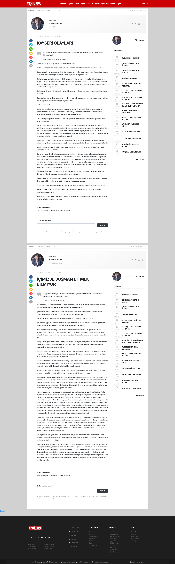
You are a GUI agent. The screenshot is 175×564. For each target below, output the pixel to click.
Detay (133, 562)
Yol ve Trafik (114, 534)
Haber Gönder (48, 549)
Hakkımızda (31, 544)
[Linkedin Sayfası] (42, 537)
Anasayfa (31, 10)
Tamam (140, 562)
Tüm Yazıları (139, 40)
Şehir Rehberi (114, 550)
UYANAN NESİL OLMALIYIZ (130, 58)
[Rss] (46, 537)
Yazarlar (38, 10)
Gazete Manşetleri (115, 552)
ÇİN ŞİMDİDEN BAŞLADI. (129, 78)
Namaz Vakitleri (115, 536)
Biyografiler (134, 536)
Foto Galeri (75, 528)
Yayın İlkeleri (31, 546)
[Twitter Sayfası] (32, 537)
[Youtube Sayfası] (39, 537)
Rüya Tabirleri (135, 538)
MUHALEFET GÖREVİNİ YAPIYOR (132, 132)
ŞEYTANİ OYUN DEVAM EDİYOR (131, 138)
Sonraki (2, 511)
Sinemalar (113, 545)
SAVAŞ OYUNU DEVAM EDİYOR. (131, 152)
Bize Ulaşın (74, 546)
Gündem (63, 4)
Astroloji (133, 541)
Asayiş (97, 4)
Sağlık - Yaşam (80, 4)
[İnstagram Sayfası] (35, 537)
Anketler (133, 534)
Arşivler (73, 539)
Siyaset (70, 4)
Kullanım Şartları (49, 544)
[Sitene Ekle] (53, 537)
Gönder (102, 225)
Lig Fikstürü (113, 541)
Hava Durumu (114, 532)
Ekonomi (90, 4)
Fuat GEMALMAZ (47, 10)
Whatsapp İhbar (49, 546)
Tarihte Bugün (114, 543)
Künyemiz (74, 543)
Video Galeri (75, 531)
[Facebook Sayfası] (28, 537)
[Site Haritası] (50, 537)
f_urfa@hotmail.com (55, 27)
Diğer (119, 4)
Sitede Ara (134, 532)
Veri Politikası (32, 549)
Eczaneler (113, 538)
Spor (103, 4)
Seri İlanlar (113, 547)
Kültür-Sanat (110, 4)
